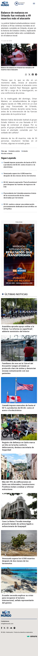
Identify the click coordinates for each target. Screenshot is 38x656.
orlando (25, 151)
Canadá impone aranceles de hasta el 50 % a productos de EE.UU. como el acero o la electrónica (20, 165)
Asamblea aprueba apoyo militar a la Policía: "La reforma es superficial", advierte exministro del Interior (18, 329)
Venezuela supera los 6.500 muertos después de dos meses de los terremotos (20, 175)
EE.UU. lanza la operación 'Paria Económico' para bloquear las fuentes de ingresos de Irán (20, 184)
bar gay (4, 151)
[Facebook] (33, 74)
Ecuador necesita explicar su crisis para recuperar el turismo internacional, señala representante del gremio (18, 599)
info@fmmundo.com (7, 623)
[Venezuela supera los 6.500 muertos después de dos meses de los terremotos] (19, 543)
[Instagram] (7, 628)
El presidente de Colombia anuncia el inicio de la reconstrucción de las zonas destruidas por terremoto (20, 195)
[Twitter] (29, 74)
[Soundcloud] (11, 628)
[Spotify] (14, 628)
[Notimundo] (5, 3)
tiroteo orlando (7, 153)
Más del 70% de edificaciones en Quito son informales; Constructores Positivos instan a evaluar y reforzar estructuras (18, 485)
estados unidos (14, 151)
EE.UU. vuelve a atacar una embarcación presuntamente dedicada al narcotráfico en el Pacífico (20, 206)
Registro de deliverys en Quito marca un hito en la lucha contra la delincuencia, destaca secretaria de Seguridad (18, 446)
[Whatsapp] (26, 74)
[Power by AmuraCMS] (32, 636)
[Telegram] (36, 74)
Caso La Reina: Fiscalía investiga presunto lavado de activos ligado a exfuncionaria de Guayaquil (17, 524)
